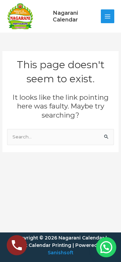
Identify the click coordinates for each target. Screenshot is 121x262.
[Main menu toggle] (108, 16)
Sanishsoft (60, 252)
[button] (106, 247)
